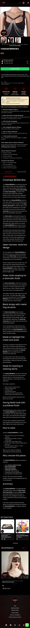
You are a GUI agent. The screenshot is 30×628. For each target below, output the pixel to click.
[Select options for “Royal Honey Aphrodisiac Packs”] (12, 521)
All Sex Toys (3, 534)
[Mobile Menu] (28, 3)
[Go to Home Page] (1, 82)
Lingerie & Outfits (17, 580)
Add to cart (16, 69)
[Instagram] (15, 625)
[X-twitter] (19, 625)
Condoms (22, 534)
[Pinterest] (10, 625)
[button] (19, 3)
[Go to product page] (15, 565)
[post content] (7, 526)
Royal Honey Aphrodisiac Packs (6, 536)
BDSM (8, 580)
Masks (22, 580)
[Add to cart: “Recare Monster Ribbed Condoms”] (27, 521)
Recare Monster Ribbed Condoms (22, 536)
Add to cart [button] (7, 588)
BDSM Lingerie (11, 580)
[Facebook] (6, 625)
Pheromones (8, 534)
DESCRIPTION (8, 171)
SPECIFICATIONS (21, 171)
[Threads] (23, 625)
